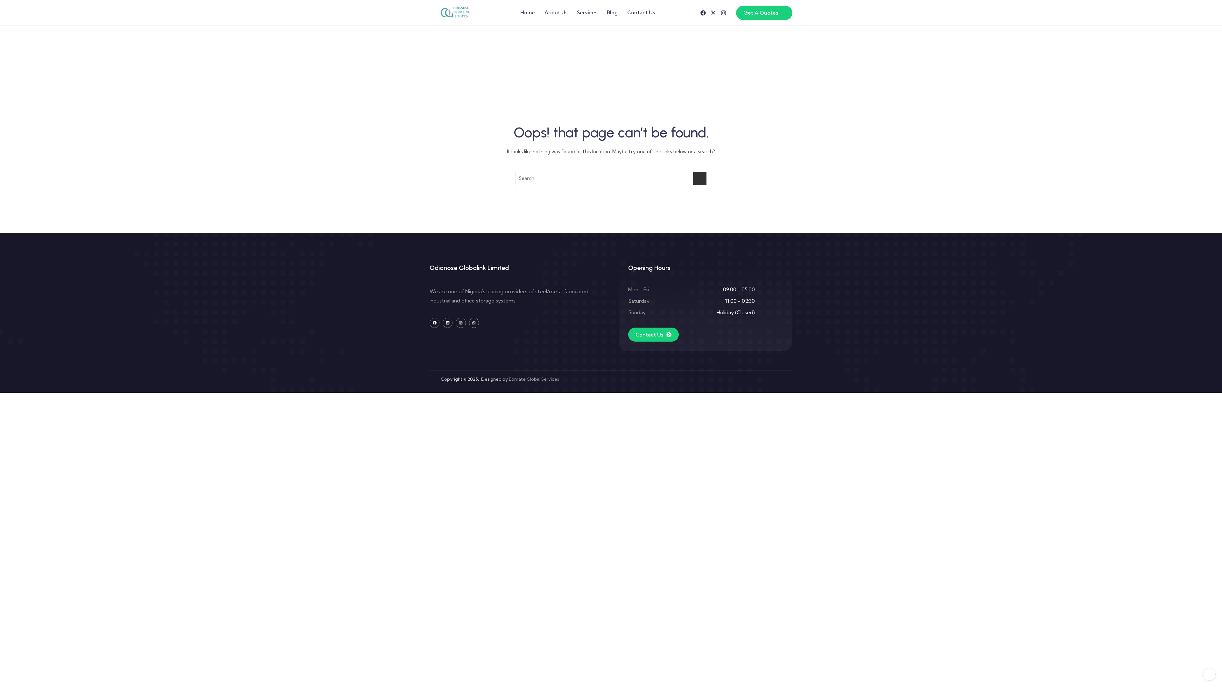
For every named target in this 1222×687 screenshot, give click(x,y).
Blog (612, 12)
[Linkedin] (448, 323)
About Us (555, 12)
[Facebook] (703, 13)
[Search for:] (611, 178)
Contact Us (641, 12)
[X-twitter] (713, 13)
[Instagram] (723, 13)
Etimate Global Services (534, 379)
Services (587, 12)
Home (527, 12)
